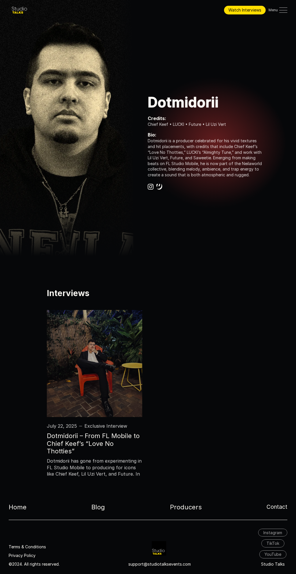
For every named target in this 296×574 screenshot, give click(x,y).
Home (18, 507)
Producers (186, 507)
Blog (98, 507)
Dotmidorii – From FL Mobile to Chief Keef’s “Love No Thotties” (94, 443)
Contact (277, 507)
